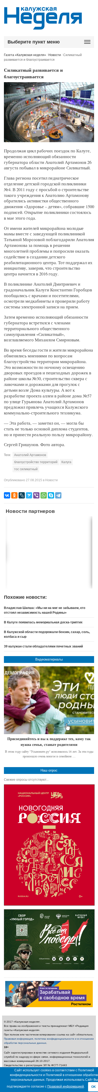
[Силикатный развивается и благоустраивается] (49, 141)
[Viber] (36, 495)
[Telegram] (58, 495)
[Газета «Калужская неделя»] (43, 26)
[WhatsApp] (44, 495)
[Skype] (51, 495)
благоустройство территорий (35, 462)
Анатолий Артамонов (30, 455)
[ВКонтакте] (7, 495)
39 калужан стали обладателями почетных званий (43, 646)
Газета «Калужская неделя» (25, 55)
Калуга (66, 462)
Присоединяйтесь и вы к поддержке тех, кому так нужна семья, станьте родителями (49, 741)
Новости (54, 55)
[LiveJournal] (22, 495)
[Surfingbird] (29, 495)
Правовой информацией (65, 1086)
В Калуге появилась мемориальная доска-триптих (43, 622)
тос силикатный (26, 469)
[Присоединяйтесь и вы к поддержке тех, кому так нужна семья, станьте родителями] (49, 700)
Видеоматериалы (49, 659)
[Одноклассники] (14, 495)
